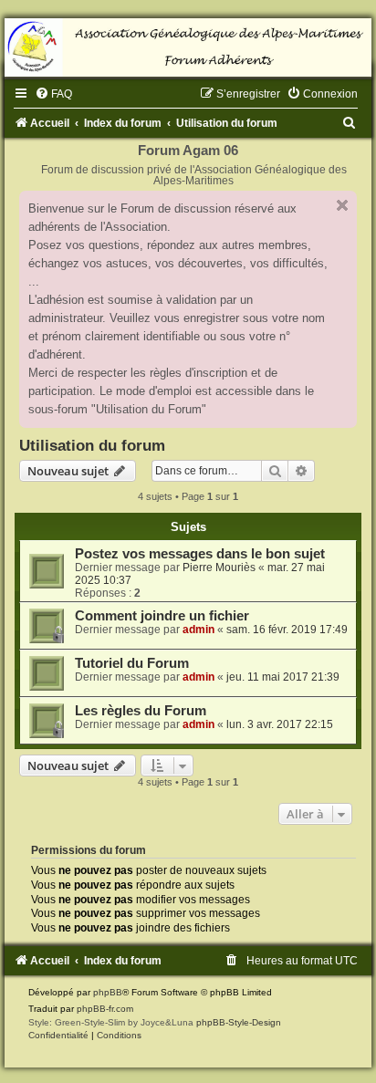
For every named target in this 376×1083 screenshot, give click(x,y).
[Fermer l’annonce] (342, 205)
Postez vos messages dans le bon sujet (200, 554)
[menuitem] (53, 94)
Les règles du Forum (140, 710)
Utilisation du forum (92, 445)
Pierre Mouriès (219, 567)
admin (198, 629)
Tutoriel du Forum (132, 663)
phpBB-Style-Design (238, 1022)
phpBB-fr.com (105, 1009)
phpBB (107, 992)
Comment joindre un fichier (162, 616)
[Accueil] (188, 47)
